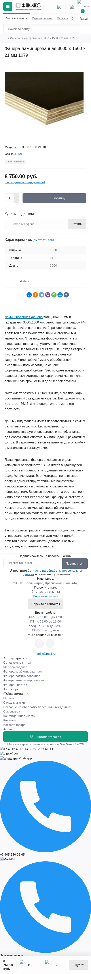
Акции (7, 729)
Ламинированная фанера (24, 317)
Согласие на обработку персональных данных (37, 707)
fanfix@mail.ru (46, 653)
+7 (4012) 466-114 (47, 592)
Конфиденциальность (19, 716)
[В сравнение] (54, 965)
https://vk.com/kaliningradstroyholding (39, 643)
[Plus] (16, 195)
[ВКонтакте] (29, 294)
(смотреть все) (43, 240)
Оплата (24, 280)
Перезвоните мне (45, 596)
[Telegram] (41, 294)
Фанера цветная (15, 685)
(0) (20, 153)
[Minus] (16, 200)
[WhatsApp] (54, 294)
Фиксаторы (11, 689)
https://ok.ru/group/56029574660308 (50, 643)
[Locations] (59, 6)
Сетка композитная (17, 662)
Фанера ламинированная (21, 676)
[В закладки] (27, 965)
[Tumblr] (66, 294)
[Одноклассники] (35, 294)
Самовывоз (11, 711)
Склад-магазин (14, 702)
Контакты (10, 720)
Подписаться (75, 563)
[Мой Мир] (60, 294)
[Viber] (47, 294)
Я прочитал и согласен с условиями (46, 572)
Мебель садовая (15, 667)
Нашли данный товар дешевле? (25, 182)
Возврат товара (14, 725)
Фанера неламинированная (23, 680)
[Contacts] (71, 6)
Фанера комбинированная (22, 671)
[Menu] (7, 6)
